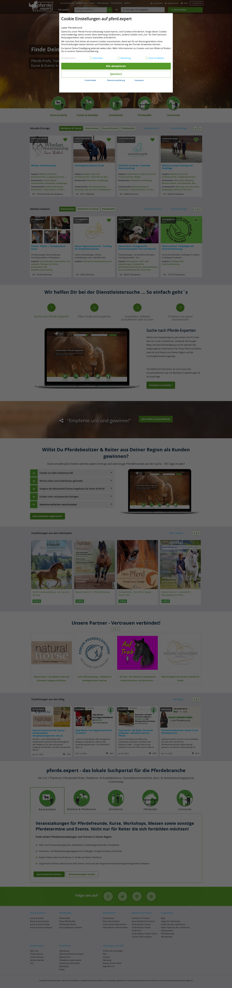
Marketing (126, 58)
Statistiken (98, 58)
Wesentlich (70, 58)
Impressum (139, 80)
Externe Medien (156, 58)
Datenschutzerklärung (116, 80)
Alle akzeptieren (116, 66)
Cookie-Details (90, 80)
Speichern (116, 74)
